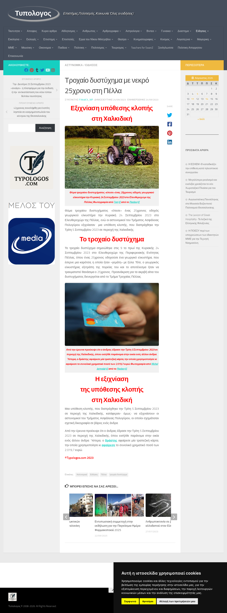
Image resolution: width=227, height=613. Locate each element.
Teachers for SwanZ (142, 47)
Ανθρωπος (88, 31)
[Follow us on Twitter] (42, 70)
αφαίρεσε (108, 445)
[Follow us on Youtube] (48, 70)
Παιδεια (62, 47)
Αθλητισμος (68, 31)
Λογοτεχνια (183, 39)
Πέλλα (104, 474)
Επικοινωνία (15, 56)
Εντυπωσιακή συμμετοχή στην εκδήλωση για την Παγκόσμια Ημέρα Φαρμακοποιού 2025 (117, 526)
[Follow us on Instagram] (53, 70)
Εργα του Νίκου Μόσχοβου (95, 39)
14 (206, 98)
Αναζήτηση (45, 127)
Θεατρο (122, 39)
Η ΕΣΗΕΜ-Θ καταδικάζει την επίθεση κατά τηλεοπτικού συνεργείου (201, 168)
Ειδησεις (201, 31)
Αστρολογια (132, 31)
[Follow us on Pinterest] (32, 70)
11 (192, 98)
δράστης (111, 440)
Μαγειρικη (203, 39)
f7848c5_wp (86, 99)
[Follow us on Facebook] (26, 70)
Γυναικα (165, 31)
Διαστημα (183, 31)
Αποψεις (32, 31)
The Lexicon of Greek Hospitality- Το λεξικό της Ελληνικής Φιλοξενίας (198, 219)
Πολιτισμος (97, 47)
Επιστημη (49, 39)
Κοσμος (165, 39)
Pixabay (133, 202)
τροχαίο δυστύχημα (118, 474)
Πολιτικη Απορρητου (190, 47)
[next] (173, 517)
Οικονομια (45, 47)
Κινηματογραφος (143, 39)
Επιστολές (68, 39)
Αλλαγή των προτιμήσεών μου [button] (177, 601)
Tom (116, 202)
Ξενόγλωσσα (165, 47)
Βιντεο (150, 31)
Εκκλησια (13, 39)
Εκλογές (31, 39)
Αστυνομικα (74, 65)
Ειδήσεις (94, 474)
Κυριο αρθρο (49, 31)
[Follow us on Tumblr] (37, 70)
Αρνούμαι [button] (147, 601)
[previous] (66, 517)
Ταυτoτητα (14, 31)
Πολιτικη (79, 47)
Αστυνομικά (82, 474)
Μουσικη (26, 47)
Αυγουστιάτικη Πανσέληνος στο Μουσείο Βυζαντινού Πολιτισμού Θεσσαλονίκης (201, 203)
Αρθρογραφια (110, 31)
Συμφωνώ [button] (130, 601)
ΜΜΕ (11, 47)
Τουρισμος (118, 47)
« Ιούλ (201, 119)
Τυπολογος (33, 13)
